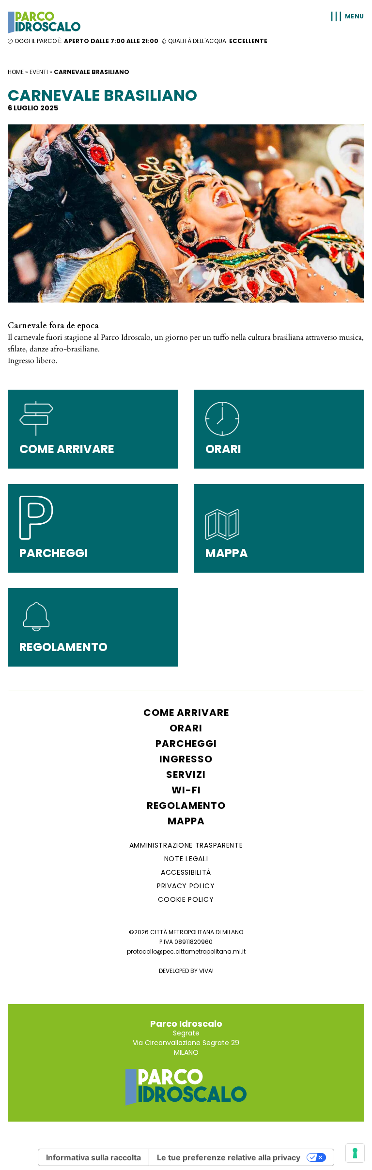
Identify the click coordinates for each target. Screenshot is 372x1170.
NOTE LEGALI (186, 859)
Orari (186, 728)
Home (16, 72)
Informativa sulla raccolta (93, 1157)
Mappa (186, 821)
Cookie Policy (186, 899)
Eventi (39, 72)
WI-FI (186, 790)
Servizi (186, 774)
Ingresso (186, 759)
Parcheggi (186, 743)
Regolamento (186, 805)
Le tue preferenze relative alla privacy (228, 1157)
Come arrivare (186, 712)
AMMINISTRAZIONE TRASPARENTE (186, 845)
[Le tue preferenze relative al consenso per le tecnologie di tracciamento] (355, 1153)
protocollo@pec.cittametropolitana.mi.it (186, 951)
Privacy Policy (186, 886)
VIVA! (206, 971)
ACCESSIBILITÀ (186, 872)
